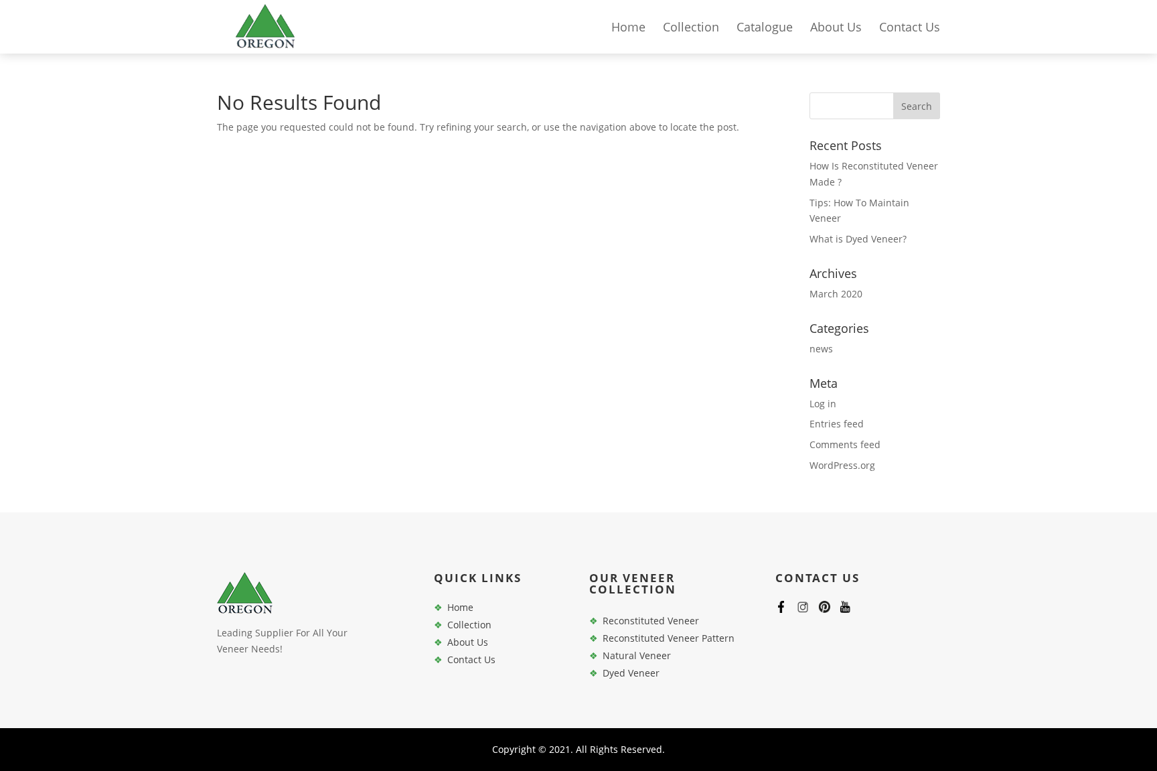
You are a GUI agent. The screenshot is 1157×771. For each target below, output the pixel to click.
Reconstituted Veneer (651, 620)
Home (628, 28)
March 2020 (835, 293)
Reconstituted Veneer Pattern (669, 638)
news (821, 348)
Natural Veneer (637, 655)
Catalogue (765, 28)
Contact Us (909, 28)
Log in (822, 403)
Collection (691, 28)
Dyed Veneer (631, 673)
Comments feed (844, 444)
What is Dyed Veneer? (858, 238)
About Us (836, 28)
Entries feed (836, 423)
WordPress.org (842, 465)
